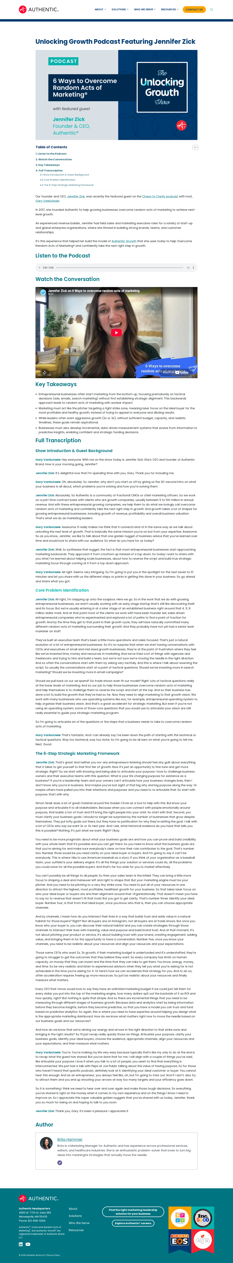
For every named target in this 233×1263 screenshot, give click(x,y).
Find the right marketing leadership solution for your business (133, 1212)
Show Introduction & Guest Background (66, 174)
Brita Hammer (70, 1139)
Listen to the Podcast (52, 154)
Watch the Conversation (55, 159)
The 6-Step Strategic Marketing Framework (69, 185)
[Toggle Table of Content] (193, 147)
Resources (169, 9)
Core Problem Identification (59, 179)
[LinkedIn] (21, 1244)
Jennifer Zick (76, 196)
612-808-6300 (36, 1221)
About (99, 9)
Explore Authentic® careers (133, 1223)
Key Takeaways (49, 165)
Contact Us (194, 9)
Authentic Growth (124, 241)
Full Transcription (51, 170)
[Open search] (211, 9)
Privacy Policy (53, 1255)
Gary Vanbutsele (47, 201)
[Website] (59, 1162)
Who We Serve (144, 9)
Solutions (119, 9)
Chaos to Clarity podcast (160, 196)
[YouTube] (28, 1244)
